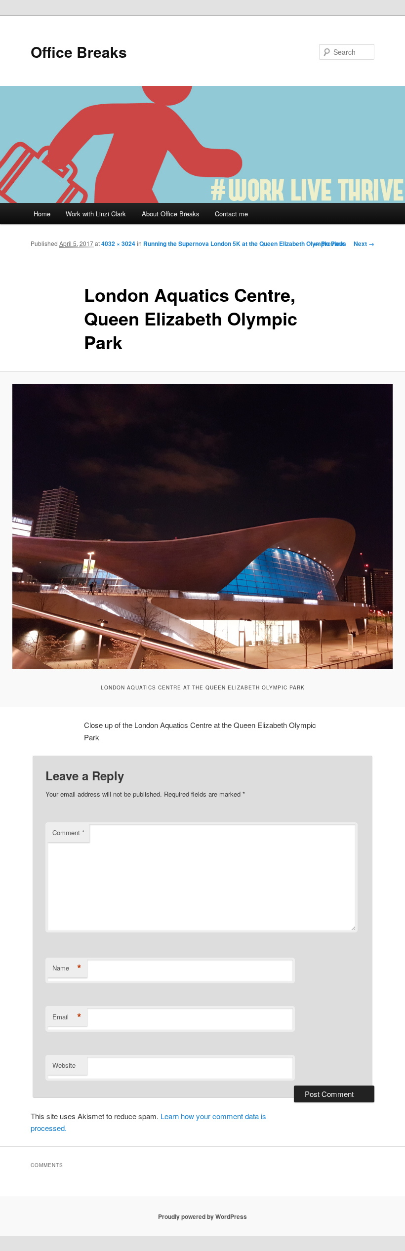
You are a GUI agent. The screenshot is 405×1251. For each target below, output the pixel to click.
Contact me (231, 213)
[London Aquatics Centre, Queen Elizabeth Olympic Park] (202, 526)
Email (66, 1017)
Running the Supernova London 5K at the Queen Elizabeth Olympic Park (243, 243)
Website (64, 1065)
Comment (68, 832)
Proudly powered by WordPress (202, 1216)
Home (42, 213)
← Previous (330, 243)
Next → (364, 243)
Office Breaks (79, 51)
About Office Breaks (171, 213)
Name (66, 968)
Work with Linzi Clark (96, 213)
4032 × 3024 (118, 243)
